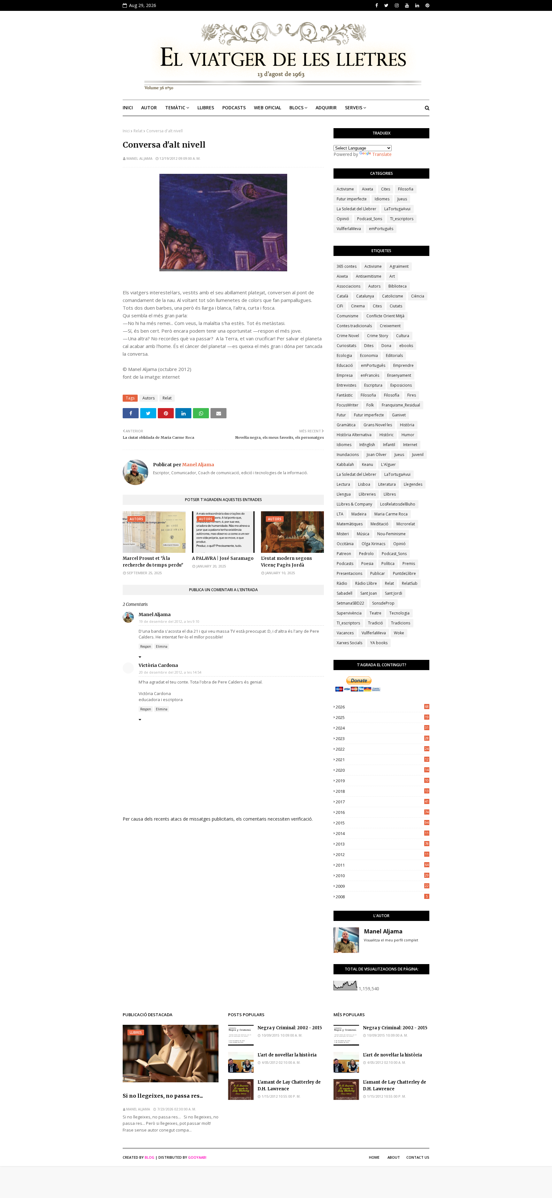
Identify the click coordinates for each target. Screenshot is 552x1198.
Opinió (343, 218)
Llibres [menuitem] (205, 107)
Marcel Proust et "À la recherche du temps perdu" (153, 562)
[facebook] (376, 5)
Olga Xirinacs (373, 543)
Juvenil (418, 454)
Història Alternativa (354, 434)
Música (363, 534)
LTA (340, 514)
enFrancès (370, 375)
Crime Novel (348, 335)
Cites (385, 189)
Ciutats (396, 306)
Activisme (345, 189)
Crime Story (377, 335)
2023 (382, 738)
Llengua (344, 494)
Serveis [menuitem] (353, 107)
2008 (382, 897)
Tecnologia (399, 613)
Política (388, 563)
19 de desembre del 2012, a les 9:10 (169, 621)
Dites (368, 345)
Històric (386, 434)
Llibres (390, 494)
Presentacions (349, 573)
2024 (382, 728)
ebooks (406, 345)
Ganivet (399, 415)
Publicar (377, 573)
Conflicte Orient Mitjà (385, 316)
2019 (382, 781)
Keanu (367, 464)
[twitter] (386, 5)
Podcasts (345, 563)
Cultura (402, 335)
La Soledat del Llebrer (356, 209)
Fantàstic (345, 395)
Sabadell (344, 593)
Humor (408, 434)
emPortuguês (381, 228)
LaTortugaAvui (397, 209)
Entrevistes (346, 385)
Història (407, 425)
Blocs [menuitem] (296, 107)
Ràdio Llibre (366, 583)
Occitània (345, 543)
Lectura (343, 484)
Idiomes (382, 199)
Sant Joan (368, 593)
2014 (382, 833)
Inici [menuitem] (128, 107)
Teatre (375, 613)
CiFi (340, 306)
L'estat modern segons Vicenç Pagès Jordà (286, 562)
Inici (126, 131)
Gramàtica (346, 425)
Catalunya (365, 296)
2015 (382, 823)
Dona (386, 345)
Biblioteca (397, 286)
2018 (382, 791)
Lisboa (364, 484)
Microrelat (405, 524)
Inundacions (348, 454)
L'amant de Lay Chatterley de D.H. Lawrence (289, 1085)
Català (342, 296)
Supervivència (349, 613)
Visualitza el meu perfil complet (391, 940)
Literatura (387, 484)
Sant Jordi (393, 593)
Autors (148, 398)
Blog (149, 1157)
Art (392, 276)
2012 (382, 854)
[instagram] (396, 5)
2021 (382, 759)
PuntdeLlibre (404, 573)
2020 (382, 770)
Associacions (348, 286)
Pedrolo (366, 553)
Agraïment (399, 266)
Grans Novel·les (378, 425)
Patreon (344, 553)
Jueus (402, 199)
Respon (145, 646)
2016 (382, 812)
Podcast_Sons (369, 218)
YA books (378, 642)
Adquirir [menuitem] (326, 107)
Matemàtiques (350, 524)
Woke (399, 633)
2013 (382, 844)
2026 (382, 707)
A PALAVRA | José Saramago (223, 558)
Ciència (417, 296)
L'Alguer (388, 464)
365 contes (346, 266)
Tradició (375, 623)
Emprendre (403, 365)
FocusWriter (347, 405)
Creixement (390, 325)
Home (374, 1157)
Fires (411, 395)
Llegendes (413, 484)
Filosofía (391, 395)
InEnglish (367, 444)
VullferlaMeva (349, 228)
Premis (408, 563)
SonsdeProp (383, 603)
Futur (341, 415)
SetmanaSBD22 (350, 603)
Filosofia (405, 189)
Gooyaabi (197, 1157)
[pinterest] (426, 5)
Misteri (343, 534)
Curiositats (346, 345)
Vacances (345, 633)
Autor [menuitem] (149, 107)
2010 (382, 875)
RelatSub (410, 583)
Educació (345, 365)
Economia (369, 355)
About (393, 1157)
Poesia (367, 563)
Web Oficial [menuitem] (267, 107)
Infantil (389, 444)
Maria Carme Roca (391, 514)
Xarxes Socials (349, 642)
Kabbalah (345, 464)
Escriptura (373, 385)
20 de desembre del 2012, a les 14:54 (170, 672)
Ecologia (344, 355)
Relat (138, 131)
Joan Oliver (377, 454)
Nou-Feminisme (391, 534)
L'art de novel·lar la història (287, 1055)
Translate (382, 154)
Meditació (379, 524)
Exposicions (401, 385)
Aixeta (367, 189)
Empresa (345, 375)
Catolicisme (392, 296)
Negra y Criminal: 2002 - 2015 (289, 1028)
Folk (370, 405)
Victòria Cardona (158, 665)
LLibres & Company (354, 504)
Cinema (358, 306)
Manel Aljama (139, 158)
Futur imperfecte (352, 199)
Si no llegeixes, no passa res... (163, 1096)
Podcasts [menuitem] (234, 107)
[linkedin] (417, 5)
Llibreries (367, 494)
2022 (382, 749)
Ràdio (342, 583)
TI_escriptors (401, 218)
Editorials (394, 355)
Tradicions (400, 623)
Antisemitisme (368, 276)
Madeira (358, 514)
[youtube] (406, 5)
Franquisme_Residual (401, 405)
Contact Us (417, 1157)
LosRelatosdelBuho (397, 504)
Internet (410, 444)
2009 (382, 886)
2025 (382, 717)
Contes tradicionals (354, 325)
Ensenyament (399, 375)
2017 (382, 802)
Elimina (161, 646)
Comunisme (347, 316)
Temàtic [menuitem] (175, 107)
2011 (382, 865)
